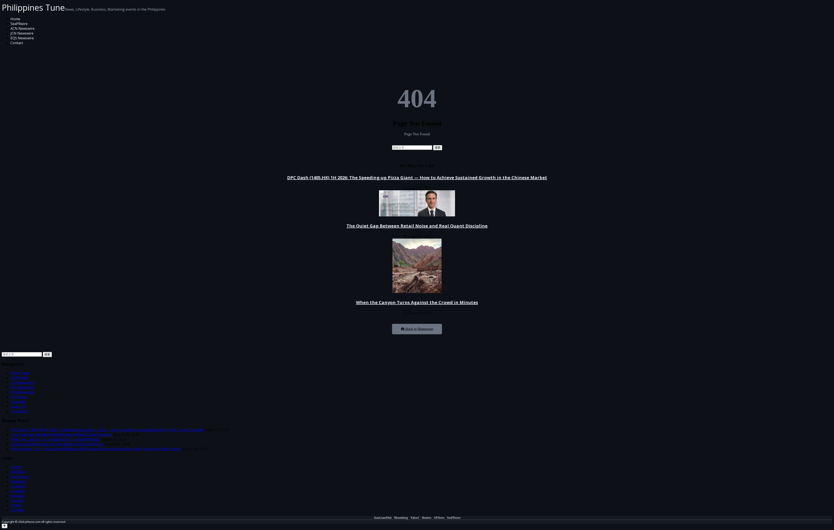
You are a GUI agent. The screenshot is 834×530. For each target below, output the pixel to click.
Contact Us (19, 411)
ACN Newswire (22, 28)
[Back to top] (4, 526)
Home (15, 19)
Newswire (18, 481)
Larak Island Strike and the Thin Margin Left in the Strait (56, 444)
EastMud (17, 486)
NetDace (17, 495)
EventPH (17, 510)
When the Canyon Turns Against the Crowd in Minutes (417, 302)
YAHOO (16, 467)
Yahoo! (414, 517)
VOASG (16, 505)
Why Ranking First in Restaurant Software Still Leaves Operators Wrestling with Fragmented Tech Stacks (95, 448)
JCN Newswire (21, 33)
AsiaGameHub (383, 517)
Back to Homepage (419, 329)
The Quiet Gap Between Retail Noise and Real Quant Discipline (417, 226)
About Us (18, 406)
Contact (16, 42)
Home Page (19, 373)
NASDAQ (17, 472)
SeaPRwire (19, 23)
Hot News (18, 397)
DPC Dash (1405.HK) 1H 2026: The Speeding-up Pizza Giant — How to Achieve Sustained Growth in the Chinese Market (417, 178)
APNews (439, 517)
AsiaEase (17, 491)
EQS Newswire (22, 38)
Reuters (426, 517)
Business (17, 401)
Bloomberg (19, 476)
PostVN (16, 500)
